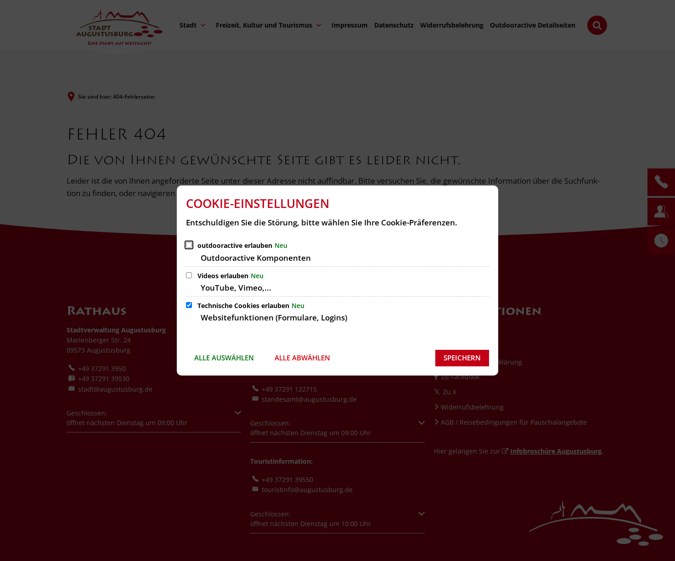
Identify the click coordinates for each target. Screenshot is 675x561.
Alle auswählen (224, 357)
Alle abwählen (302, 357)
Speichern (462, 357)
